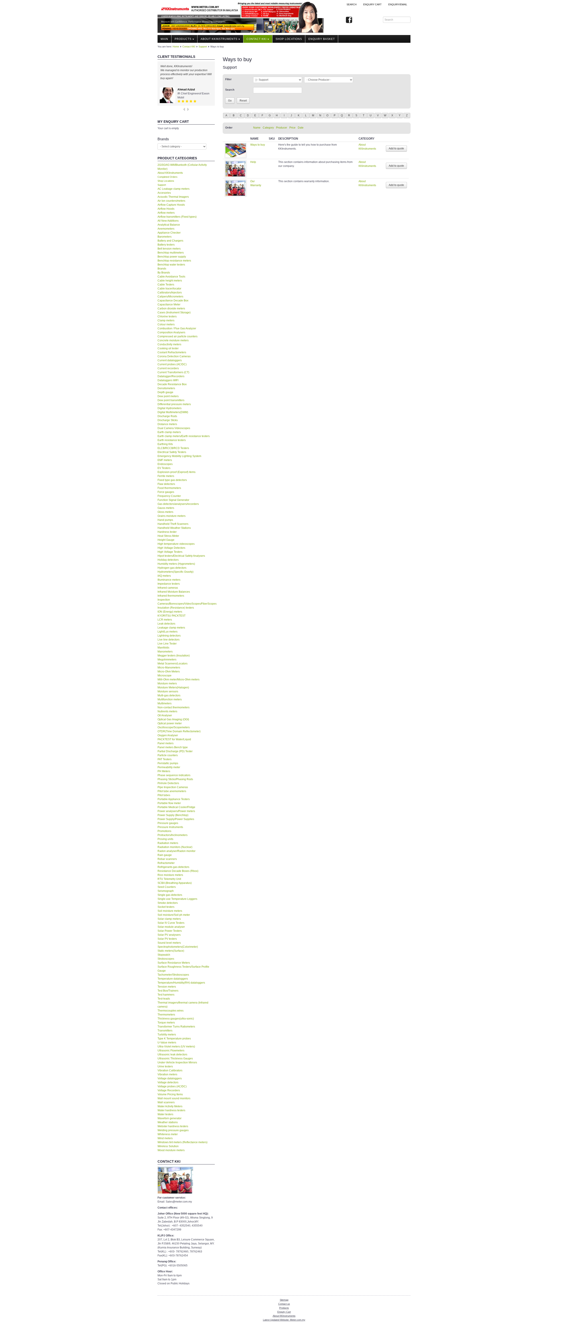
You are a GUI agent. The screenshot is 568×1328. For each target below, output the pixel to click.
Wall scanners (166, 1102)
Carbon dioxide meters (171, 308)
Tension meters (167, 986)
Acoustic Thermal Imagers (173, 196)
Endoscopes (165, 464)
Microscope (165, 675)
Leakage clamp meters (171, 627)
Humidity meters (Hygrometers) (176, 563)
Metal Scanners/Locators (172, 663)
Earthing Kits (165, 444)
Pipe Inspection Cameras (173, 787)
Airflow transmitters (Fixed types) (177, 216)
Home (176, 46)
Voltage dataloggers (170, 1078)
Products (183, 39)
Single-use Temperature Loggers (177, 898)
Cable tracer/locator (169, 288)
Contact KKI (256, 39)
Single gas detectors (170, 894)
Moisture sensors (168, 691)
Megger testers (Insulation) (174, 655)
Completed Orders (168, 177)
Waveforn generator (169, 1118)
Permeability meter (169, 767)
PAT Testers (165, 759)
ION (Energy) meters (170, 611)
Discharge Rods (167, 416)
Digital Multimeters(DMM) (173, 412)
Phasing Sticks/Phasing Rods (175, 779)
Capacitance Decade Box (173, 300)
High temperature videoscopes (176, 543)
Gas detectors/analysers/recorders (178, 504)
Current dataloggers (170, 360)
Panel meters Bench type (173, 747)
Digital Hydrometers (169, 408)
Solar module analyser (171, 926)
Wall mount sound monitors (174, 1098)
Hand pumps (165, 519)
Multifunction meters (170, 699)
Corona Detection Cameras (174, 356)
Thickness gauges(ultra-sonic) (176, 1018)
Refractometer (166, 863)
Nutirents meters (167, 711)
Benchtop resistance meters (174, 260)
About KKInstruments (219, 39)
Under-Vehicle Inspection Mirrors (177, 1062)
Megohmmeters (167, 659)
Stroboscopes (166, 958)
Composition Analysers (171, 332)
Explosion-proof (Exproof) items (176, 472)
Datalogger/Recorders (171, 376)
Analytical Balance (169, 224)
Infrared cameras (168, 587)
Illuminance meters (169, 579)
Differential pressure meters (174, 404)
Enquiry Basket (321, 39)
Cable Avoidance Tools (171, 276)
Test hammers (166, 994)
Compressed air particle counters (177, 336)
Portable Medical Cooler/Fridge (176, 807)
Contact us (284, 1304)
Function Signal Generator (173, 500)
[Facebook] (349, 20)
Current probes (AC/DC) (172, 364)
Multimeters (165, 703)
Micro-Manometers (169, 667)
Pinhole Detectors (168, 783)
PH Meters (164, 771)
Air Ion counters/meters (171, 200)
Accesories (164, 192)
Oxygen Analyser (168, 735)
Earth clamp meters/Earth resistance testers (184, 436)
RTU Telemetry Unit (169, 879)
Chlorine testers (167, 316)
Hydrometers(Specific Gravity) (175, 571)
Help (253, 162)
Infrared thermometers (171, 595)
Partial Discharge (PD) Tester (175, 751)
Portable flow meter (169, 803)
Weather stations (168, 1122)
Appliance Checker (169, 232)
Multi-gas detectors (169, 695)
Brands (162, 268)
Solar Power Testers (170, 930)
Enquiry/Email (397, 4)
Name (256, 127)
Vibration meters (167, 1074)
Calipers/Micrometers (170, 296)
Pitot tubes (164, 795)
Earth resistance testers (172, 440)
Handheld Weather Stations (174, 527)
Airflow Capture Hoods (171, 204)
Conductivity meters (169, 344)
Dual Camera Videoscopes (174, 428)
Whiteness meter (168, 1134)
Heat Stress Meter (168, 535)
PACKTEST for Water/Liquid (174, 739)
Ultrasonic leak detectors (172, 1054)
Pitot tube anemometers (172, 791)
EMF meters (165, 460)
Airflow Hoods (166, 208)
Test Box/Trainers (168, 990)
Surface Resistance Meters (174, 962)
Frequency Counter (169, 496)
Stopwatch (164, 954)
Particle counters (168, 755)
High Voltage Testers (170, 551)
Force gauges (166, 492)
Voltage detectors (168, 1082)
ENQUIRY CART (372, 4)
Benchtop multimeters (171, 252)
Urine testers (165, 1066)
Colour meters (166, 324)
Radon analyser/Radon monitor (176, 851)
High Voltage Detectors (171, 547)
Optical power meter (170, 723)
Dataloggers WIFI (168, 380)
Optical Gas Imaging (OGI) (173, 719)
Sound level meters (169, 942)
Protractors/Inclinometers (172, 835)
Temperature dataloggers (173, 978)
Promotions (164, 831)
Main (164, 39)
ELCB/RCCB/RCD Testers (173, 448)
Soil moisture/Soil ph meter (174, 914)
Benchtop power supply (172, 256)
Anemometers (166, 228)
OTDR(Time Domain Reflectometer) (179, 731)
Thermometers (166, 1014)
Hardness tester (167, 531)
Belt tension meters (169, 248)
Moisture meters (167, 683)
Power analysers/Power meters (176, 811)
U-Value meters (167, 1042)
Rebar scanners (167, 859)
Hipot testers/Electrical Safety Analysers (181, 555)
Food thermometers (169, 488)
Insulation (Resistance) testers (176, 607)
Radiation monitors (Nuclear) (175, 847)
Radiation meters (168, 843)
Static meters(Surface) (171, 950)
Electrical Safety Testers (172, 452)
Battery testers (166, 244)
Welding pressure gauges (173, 1130)
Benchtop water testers (171, 264)
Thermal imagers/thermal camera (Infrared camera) (183, 1004)
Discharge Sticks (168, 420)
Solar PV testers (167, 938)
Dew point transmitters (171, 400)
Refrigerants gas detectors (173, 867)
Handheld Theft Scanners (173, 523)
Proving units (165, 839)
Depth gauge (165, 392)
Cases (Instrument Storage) (174, 312)
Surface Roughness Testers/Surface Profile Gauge (183, 968)
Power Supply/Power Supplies (176, 819)
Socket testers (166, 906)
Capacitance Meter (169, 304)
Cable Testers (166, 284)
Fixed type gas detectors (172, 480)
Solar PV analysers (169, 934)
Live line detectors (168, 639)
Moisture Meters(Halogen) (173, 687)
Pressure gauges (168, 823)
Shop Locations (166, 181)
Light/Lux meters (168, 631)
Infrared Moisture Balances (174, 591)
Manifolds (163, 647)
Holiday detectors (168, 559)
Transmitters (165, 1030)
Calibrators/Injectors (170, 292)
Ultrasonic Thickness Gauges (175, 1058)
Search (352, 4)
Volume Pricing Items (170, 1094)
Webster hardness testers (173, 1126)
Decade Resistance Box (172, 384)
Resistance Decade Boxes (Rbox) (178, 871)
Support (203, 46)
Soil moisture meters (170, 910)
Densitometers (166, 388)
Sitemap (284, 1300)
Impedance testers (169, 583)
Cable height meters (170, 280)
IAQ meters (164, 575)
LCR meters (165, 619)
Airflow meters (166, 212)
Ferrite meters (166, 476)
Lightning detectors (169, 635)
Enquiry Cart (284, 1311)
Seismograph (166, 890)
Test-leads (164, 998)
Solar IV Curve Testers (171, 922)
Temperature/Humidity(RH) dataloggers (181, 982)
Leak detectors (166, 623)
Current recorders (168, 368)
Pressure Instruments (170, 827)
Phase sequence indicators (174, 775)
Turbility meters (167, 1034)
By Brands (164, 272)
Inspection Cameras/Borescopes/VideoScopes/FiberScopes (186, 601)
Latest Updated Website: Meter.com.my (284, 1319)
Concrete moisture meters (173, 340)
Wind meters (165, 1138)
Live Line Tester (167, 643)
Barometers (165, 236)
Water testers (165, 1114)
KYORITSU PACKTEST (171, 615)
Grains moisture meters (171, 516)
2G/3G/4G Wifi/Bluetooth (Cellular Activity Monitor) (182, 166)
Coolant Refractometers (172, 352)
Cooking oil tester (168, 348)
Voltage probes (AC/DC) (172, 1086)
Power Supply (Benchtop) (173, 815)
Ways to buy (257, 144)
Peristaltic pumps (168, 763)
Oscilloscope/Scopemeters (174, 727)
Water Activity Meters (170, 1106)
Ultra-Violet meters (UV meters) (176, 1046)
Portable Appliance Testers (174, 799)
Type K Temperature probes (174, 1038)
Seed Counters (167, 887)
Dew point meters (168, 396)
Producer (281, 127)
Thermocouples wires (170, 1010)
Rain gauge (165, 855)
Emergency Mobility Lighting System (179, 456)
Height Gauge (166, 539)
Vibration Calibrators (170, 1070)
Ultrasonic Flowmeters (171, 1050)
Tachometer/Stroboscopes (173, 974)
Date (301, 127)
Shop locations (289, 39)
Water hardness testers (171, 1110)
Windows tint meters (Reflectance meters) (182, 1142)
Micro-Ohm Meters (169, 671)
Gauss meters (166, 508)
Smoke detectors (168, 902)
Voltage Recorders (169, 1090)
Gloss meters (165, 512)
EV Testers (164, 468)
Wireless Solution (168, 1146)
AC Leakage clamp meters (173, 188)
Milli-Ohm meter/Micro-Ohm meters (178, 679)
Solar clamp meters (169, 918)
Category (268, 127)
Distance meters (167, 424)
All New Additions (168, 220)
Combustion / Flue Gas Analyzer (177, 328)
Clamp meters (166, 320)
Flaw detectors (166, 484)
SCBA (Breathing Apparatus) (175, 883)
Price (292, 127)
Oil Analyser (165, 715)
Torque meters (166, 1022)
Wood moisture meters (171, 1150)
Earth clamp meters (169, 432)
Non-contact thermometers (173, 707)
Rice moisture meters (170, 875)
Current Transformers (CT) (173, 372)
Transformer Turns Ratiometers (176, 1026)
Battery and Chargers (170, 240)
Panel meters (166, 743)
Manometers (165, 651)
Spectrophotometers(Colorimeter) (178, 946)
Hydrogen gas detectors (172, 567)
